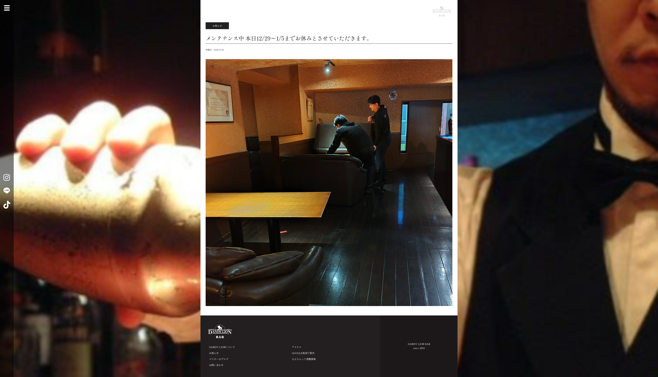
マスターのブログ (218, 359)
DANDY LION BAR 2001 (419, 346)
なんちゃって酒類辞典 (304, 359)
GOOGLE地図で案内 (303, 353)
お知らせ (214, 353)
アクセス (296, 347)
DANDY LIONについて (222, 347)
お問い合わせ (216, 365)
